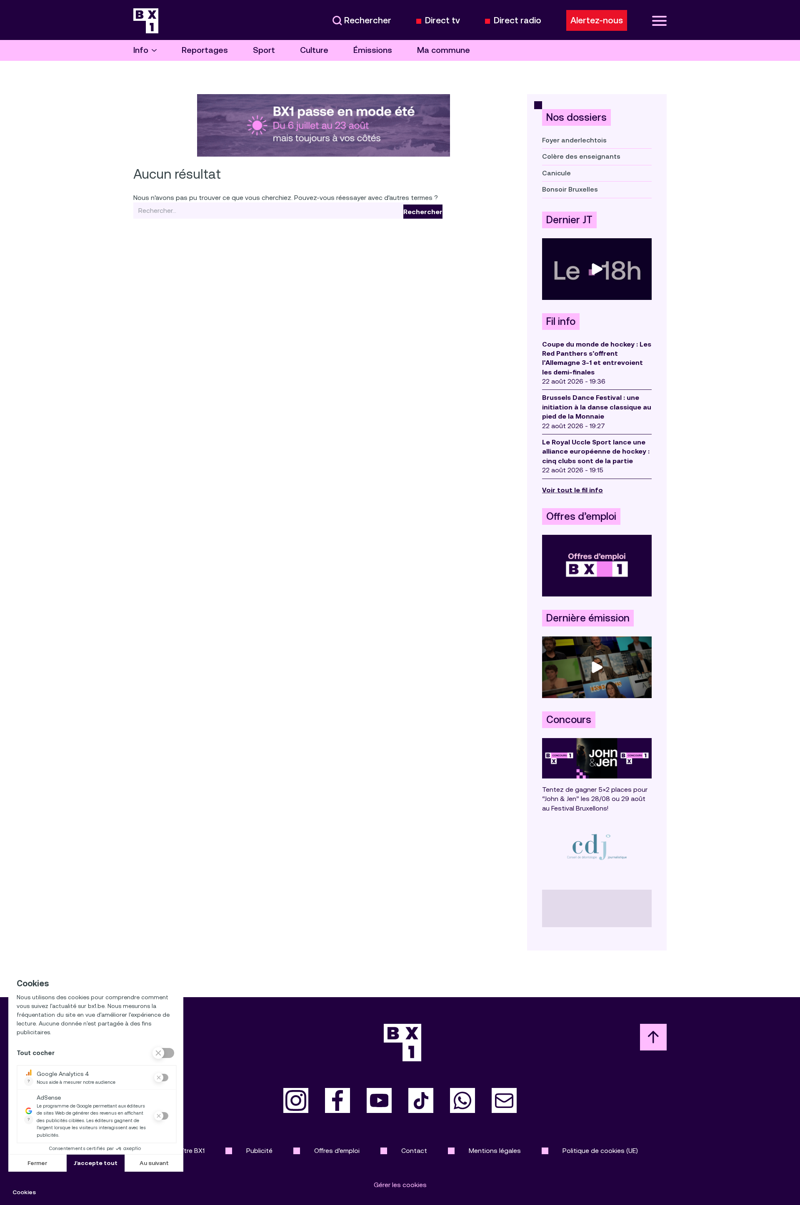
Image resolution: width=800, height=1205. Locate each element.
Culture (314, 50)
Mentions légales (495, 1150)
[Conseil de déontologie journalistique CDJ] (597, 846)
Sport (264, 50)
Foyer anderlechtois (574, 140)
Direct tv (442, 21)
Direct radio (517, 21)
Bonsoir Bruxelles (570, 189)
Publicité (259, 1150)
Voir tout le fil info (572, 490)
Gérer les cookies (400, 1185)
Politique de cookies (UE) (600, 1150)
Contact (414, 1150)
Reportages (205, 50)
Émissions (372, 50)
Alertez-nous (596, 20)
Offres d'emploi (337, 1150)
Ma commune (443, 50)
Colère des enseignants (581, 156)
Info (140, 50)
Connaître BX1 (183, 1150)
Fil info (560, 321)
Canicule (556, 173)
